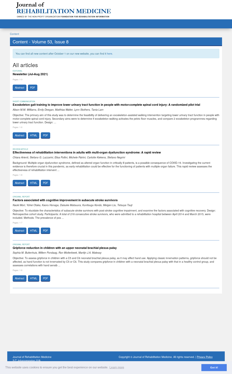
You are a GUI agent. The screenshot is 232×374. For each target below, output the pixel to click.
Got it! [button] (214, 367)
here (109, 53)
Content (14, 34)
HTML (33, 135)
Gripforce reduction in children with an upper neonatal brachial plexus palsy (65, 248)
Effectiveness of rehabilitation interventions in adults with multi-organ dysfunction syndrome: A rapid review (87, 152)
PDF (32, 87)
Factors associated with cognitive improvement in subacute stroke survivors (65, 200)
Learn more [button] (116, 367)
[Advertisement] (116, 322)
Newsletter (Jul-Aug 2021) (30, 74)
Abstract (19, 87)
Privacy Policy (205, 357)
